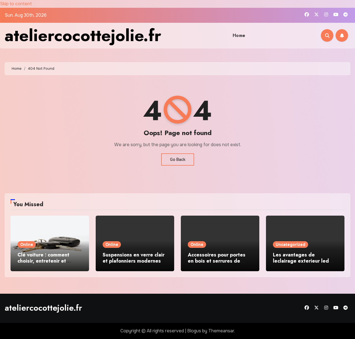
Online (26, 244)
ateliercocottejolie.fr (83, 35)
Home (239, 35)
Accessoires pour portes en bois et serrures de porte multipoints (216, 260)
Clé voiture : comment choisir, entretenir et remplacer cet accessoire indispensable (47, 263)
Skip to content (16, 4)
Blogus (194, 331)
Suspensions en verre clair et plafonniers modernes (133, 258)
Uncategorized (290, 244)
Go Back (177, 159)
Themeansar (221, 331)
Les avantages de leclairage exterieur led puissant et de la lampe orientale (301, 263)
